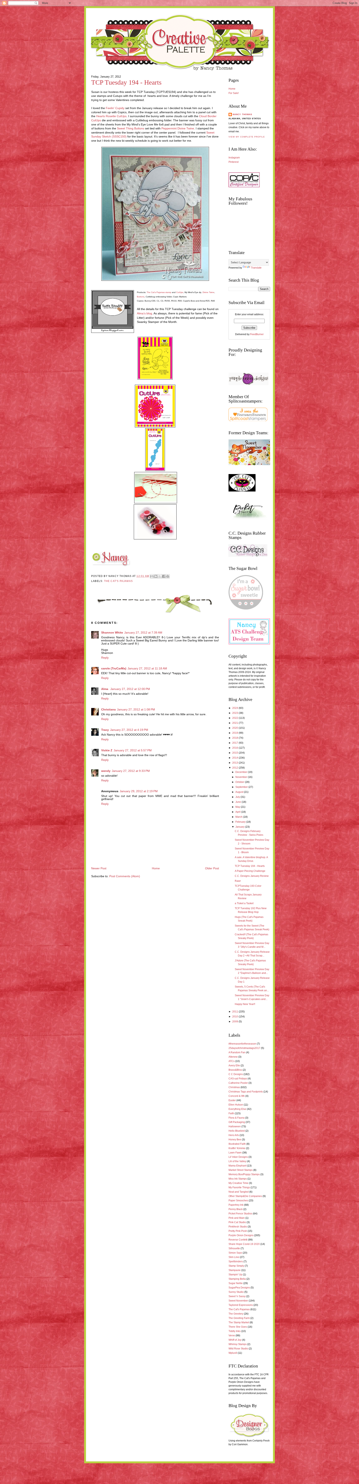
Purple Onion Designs (241, 1235)
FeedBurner (257, 334)
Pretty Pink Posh (238, 1231)
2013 (235, 762)
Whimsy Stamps (238, 1344)
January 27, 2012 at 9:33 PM (131, 770)
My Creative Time (238, 1183)
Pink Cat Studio (237, 1222)
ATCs (232, 1061)
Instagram (234, 157)
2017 (235, 742)
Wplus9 (233, 1352)
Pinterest (234, 162)
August (239, 792)
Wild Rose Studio (238, 1348)
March (239, 816)
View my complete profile (247, 137)
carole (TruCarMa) (113, 668)
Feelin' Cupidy (115, 108)
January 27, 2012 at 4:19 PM (129, 729)
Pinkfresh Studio (238, 1226)
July (238, 797)
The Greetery (236, 1313)
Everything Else (237, 1109)
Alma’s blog (144, 313)
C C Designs (236, 1074)
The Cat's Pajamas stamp (159, 292)
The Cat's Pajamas (118, 581)
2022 (235, 717)
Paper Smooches (238, 1200)
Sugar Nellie (236, 1283)
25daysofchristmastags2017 (244, 1048)
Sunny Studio (236, 1292)
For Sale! (234, 93)
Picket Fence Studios (240, 1213)
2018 (235, 737)
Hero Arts (234, 1135)
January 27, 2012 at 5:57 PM (133, 750)
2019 (235, 732)
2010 (235, 1016)
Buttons (140, 297)
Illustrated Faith (237, 1143)
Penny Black (236, 1209)
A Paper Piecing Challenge (250, 871)
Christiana (108, 709)
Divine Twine (208, 292)
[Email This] (152, 576)
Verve (232, 1335)
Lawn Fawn (235, 1152)
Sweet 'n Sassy (237, 1296)
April (238, 811)
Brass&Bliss (235, 1069)
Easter (232, 1100)
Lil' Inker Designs (238, 1157)
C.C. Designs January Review (252, 876)
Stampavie (235, 1270)
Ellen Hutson (236, 1104)
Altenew (233, 1056)
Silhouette (234, 1248)
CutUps (179, 292)
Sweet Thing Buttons (130, 128)
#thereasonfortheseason (242, 1043)
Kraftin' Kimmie (237, 1148)
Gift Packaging (237, 1122)
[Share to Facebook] (164, 576)
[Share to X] (160, 576)
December (241, 772)
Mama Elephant (237, 1165)
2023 (235, 713)
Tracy (105, 729)
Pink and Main (237, 1217)
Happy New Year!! (245, 1004)
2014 (235, 757)
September (241, 787)
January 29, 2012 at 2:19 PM (139, 791)
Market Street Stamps (241, 1170)
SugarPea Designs (239, 1287)
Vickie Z (106, 750)
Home (156, 868)
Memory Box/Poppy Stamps (244, 1174)
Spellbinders (236, 1261)
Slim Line (234, 1257)
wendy (106, 770)
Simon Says (235, 1252)
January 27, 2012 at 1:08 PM (136, 709)
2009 (235, 1021)
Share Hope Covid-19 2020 (244, 1244)
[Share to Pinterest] (168, 576)
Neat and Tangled (239, 1191)
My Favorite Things (239, 1187)
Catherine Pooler (238, 1082)
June (238, 801)
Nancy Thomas (242, 114)
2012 (235, 767)
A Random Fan (237, 1052)
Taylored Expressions (241, 1305)
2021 (235, 722)
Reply (105, 657)
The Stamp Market (239, 1322)
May (238, 806)
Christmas (234, 1087)
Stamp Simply (236, 1265)
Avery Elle (234, 1065)
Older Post (212, 868)
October (240, 782)
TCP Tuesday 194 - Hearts (126, 82)
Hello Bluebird (237, 1130)
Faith (231, 1113)
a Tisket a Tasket (244, 903)
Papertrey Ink (236, 1204)
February (240, 821)
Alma (105, 689)
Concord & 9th (237, 1096)
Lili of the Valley (237, 1161)
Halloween (235, 1126)
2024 (235, 708)
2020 (235, 727)
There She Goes (238, 1326)
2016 (235, 747)
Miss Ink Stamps (238, 1178)
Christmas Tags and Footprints (246, 1091)
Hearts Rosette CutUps (111, 116)
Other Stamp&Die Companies (245, 1196)
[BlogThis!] (156, 576)
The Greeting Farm (239, 1318)
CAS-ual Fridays (238, 1078)
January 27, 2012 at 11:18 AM (147, 668)
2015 (235, 752)
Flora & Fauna (237, 1117)
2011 (235, 1011)
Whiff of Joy (235, 1339)
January (240, 826)
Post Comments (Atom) (124, 876)
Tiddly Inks (235, 1331)
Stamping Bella (237, 1278)
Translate (256, 267)
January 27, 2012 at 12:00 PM (130, 689)
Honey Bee (235, 1139)
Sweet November (238, 1300)
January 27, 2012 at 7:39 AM (143, 632)
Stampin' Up (235, 1274)
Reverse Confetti (238, 1239)
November (241, 777)
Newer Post (98, 868)
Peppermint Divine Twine (177, 128)
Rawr (238, 880)
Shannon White (112, 632)
